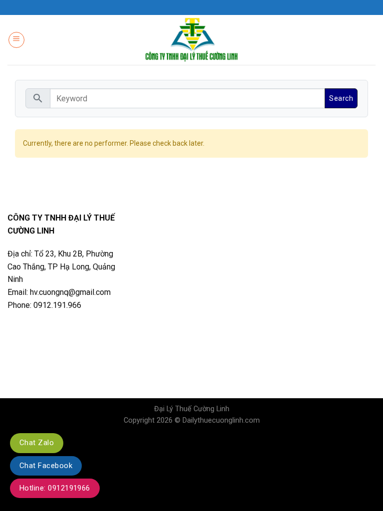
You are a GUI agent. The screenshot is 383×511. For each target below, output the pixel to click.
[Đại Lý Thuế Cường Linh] (192, 40)
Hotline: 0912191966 (54, 488)
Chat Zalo (36, 442)
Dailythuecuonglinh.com (221, 420)
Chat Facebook (45, 465)
